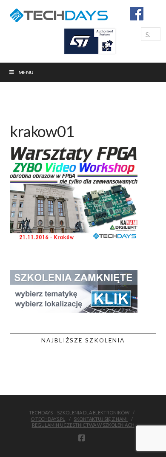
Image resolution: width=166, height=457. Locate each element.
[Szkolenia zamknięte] (73, 290)
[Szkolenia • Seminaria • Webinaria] (59, 14)
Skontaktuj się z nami (101, 419)
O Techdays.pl (48, 419)
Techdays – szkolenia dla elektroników (79, 412)
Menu (26, 72)
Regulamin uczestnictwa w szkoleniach (83, 425)
